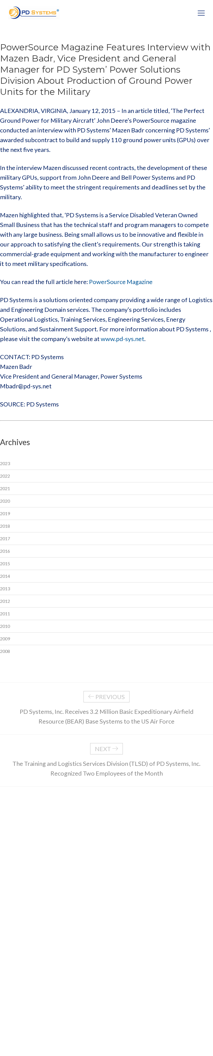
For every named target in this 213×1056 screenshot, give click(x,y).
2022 (5, 475)
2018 (5, 526)
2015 (5, 563)
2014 (5, 576)
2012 (5, 601)
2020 (5, 501)
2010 (5, 626)
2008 (5, 651)
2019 (5, 513)
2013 (5, 588)
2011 (5, 613)
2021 (5, 488)
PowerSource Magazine (121, 281)
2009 (5, 638)
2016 (5, 551)
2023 (5, 463)
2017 (5, 538)
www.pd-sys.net (122, 338)
